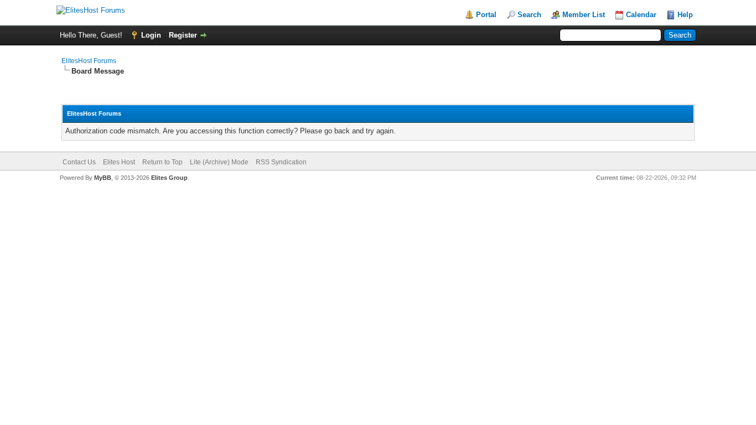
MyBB (102, 177)
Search (529, 15)
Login (151, 35)
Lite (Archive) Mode (219, 162)
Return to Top (162, 162)
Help (685, 15)
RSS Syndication (281, 162)
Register (183, 35)
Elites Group (169, 177)
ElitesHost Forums (88, 61)
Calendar (641, 15)
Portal (486, 15)
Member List (583, 15)
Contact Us (79, 162)
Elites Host (119, 162)
